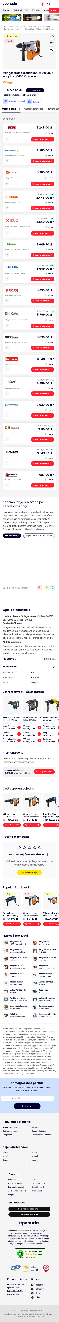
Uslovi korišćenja (15, 1183)
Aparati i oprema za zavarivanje (10, 1127)
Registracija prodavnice (29, 1209)
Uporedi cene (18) (12, 825)
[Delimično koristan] (46, 587)
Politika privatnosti (39, 1183)
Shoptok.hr (32, 1316)
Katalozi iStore (13, 1295)
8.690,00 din (45, 290)
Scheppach (7, 1160)
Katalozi (54, 10)
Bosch (34, 1153)
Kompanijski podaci (16, 1187)
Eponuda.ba (40, 1316)
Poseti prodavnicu (41, 139)
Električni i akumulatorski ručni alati (36, 26)
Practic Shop (30, 95)
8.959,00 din (45, 383)
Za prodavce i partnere (17, 1191)
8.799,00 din (45, 315)
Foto (27, 10)
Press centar (37, 1191)
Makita (5, 1153)
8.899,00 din (45, 337)
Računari (7, 10)
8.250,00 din (45, 150)
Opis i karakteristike (33, 108)
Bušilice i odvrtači (10, 1131)
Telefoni (18, 10)
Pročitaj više (9, 659)
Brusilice (35, 1127)
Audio (47, 10)
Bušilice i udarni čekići (12, 29)
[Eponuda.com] (14, 4)
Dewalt (5, 1156)
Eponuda (5, 26)
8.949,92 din (45, 359)
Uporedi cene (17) (32, 825)
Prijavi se (27, 1106)
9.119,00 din (46, 429)
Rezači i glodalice (39, 1131)
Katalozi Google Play (15, 1291)
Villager (34, 682)
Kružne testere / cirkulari (41, 1135)
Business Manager (29, 1214)
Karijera (11, 1195)
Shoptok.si (24, 1316)
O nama (13, 1174)
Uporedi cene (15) (12, 924)
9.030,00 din (45, 405)
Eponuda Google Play (15, 1284)
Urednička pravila (38, 1187)
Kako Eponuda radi (15, 1180)
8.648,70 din (45, 244)
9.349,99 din (45, 453)
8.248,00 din (45, 127)
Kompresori (7, 1135)
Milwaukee (36, 1156)
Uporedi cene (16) (11, 108)
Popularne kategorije (17, 1122)
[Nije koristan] (39, 587)
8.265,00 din (45, 172)
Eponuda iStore (13, 1288)
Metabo (35, 1160)
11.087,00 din (45, 475)
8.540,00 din (45, 222)
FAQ (33, 1180)
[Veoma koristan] (52, 587)
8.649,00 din (45, 269)
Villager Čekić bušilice (44, 29)
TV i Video (36, 10)
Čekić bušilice (28, 29)
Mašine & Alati (13, 26)
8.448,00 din (45, 198)
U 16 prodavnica (35, 90)
